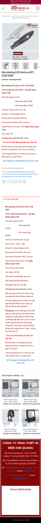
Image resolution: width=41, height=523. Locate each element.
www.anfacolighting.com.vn (17, 475)
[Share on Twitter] (12, 182)
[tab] (20, 199)
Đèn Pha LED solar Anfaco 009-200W (10, 401)
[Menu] (3, 8)
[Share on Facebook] (8, 182)
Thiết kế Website (18, 520)
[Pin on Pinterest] (20, 182)
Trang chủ (6, 16)
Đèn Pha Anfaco (27, 176)
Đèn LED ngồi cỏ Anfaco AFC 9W (11, 430)
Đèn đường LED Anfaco (30, 16)
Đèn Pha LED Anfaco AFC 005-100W (30, 430)
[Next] (36, 41)
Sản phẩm (15, 16)
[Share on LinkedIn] (24, 182)
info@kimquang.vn (20, 478)
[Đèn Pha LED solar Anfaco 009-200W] (10, 388)
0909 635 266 (26, 468)
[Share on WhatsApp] (4, 182)
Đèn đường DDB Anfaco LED (23, 174)
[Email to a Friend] (16, 182)
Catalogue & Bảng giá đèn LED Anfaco (20, 161)
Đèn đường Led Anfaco (21, 18)
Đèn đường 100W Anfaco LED (17, 172)
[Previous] (5, 41)
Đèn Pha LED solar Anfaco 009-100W (30, 401)
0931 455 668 (29, 471)
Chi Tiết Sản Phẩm (11, 199)
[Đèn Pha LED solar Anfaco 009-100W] (30, 388)
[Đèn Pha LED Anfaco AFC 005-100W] (30, 418)
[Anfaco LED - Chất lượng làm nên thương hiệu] (20, 8)
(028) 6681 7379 (12, 468)
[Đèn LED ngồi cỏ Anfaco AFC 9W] (10, 418)
